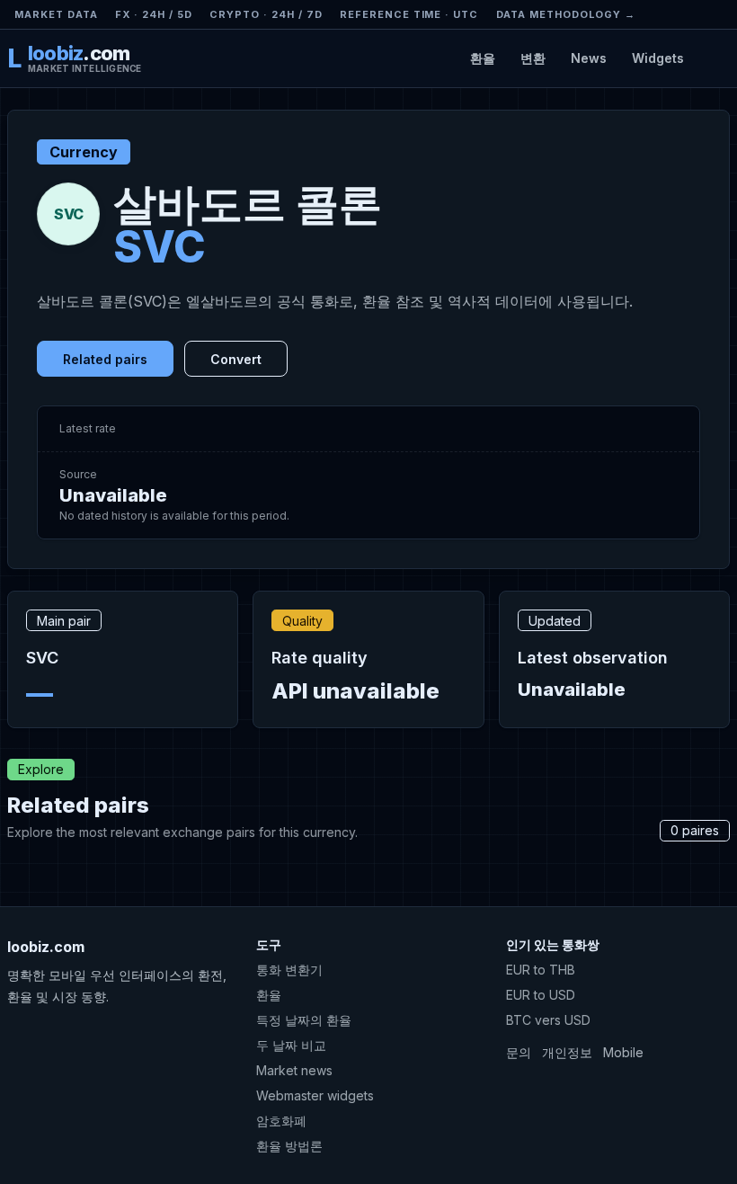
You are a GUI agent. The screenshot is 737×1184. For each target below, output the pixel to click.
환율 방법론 (289, 1145)
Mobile (623, 1052)
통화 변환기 (289, 969)
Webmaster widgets (315, 1095)
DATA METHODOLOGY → (566, 14)
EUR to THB (540, 969)
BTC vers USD (548, 1020)
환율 (482, 58)
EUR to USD (540, 994)
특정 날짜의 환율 (303, 1020)
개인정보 (567, 1052)
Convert (236, 359)
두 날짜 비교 (291, 1045)
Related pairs (105, 359)
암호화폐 (281, 1120)
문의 (518, 1052)
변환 (533, 58)
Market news (294, 1070)
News (589, 58)
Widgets (658, 58)
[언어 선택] (714, 58)
